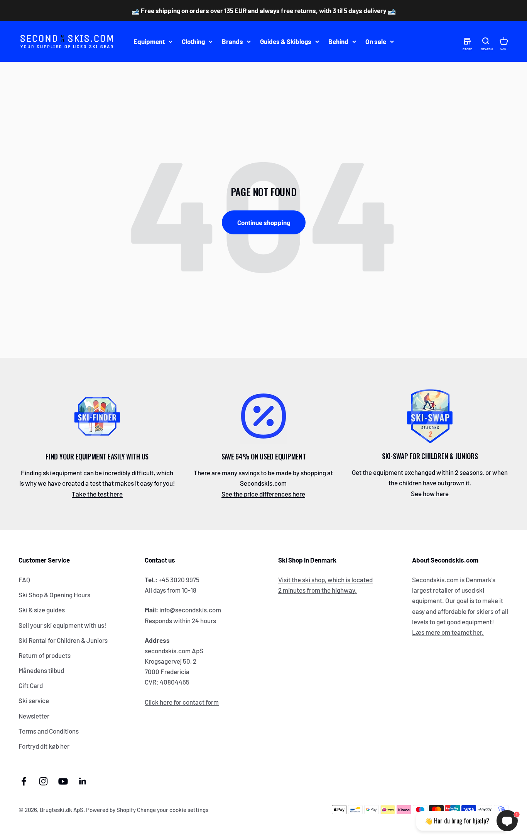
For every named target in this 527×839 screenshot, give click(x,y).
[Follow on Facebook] (24, 781)
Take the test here (97, 494)
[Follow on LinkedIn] (83, 781)
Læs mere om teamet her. (448, 632)
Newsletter (34, 716)
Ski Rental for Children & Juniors (63, 640)
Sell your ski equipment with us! (62, 625)
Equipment (149, 41)
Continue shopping (263, 222)
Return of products (45, 655)
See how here (430, 493)
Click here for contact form (182, 702)
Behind (338, 41)
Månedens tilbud (41, 670)
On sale (375, 41)
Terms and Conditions (49, 731)
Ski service (34, 700)
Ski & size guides (42, 610)
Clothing (193, 41)
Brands (232, 41)
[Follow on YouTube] (63, 781)
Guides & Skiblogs (285, 41)
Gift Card (31, 685)
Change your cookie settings (172, 809)
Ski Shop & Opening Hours (54, 594)
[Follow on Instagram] (43, 781)
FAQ (24, 579)
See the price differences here (263, 494)
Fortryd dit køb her (44, 746)
